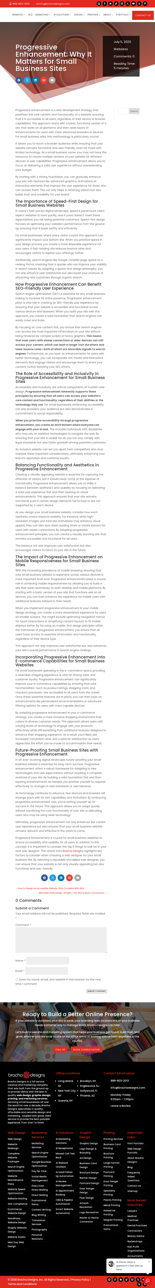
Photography (39, 1229)
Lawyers (132, 1210)
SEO (30, 14)
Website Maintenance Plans (15, 1180)
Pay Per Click (39, 1171)
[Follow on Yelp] (139, 3)
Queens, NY (65, 1100)
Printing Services (113, 1139)
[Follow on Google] (99, 3)
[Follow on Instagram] (122, 3)
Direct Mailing (40, 1195)
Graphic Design (89, 1143)
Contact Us (143, 15)
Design (78, 14)
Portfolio (122, 14)
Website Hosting (17, 1198)
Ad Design (86, 1158)
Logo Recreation (89, 1212)
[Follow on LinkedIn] (110, 3)
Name (20, 961)
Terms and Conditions (22, 1284)
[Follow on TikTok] (116, 3)
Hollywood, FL (89, 1091)
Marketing (41, 14)
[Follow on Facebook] (104, 3)
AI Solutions (61, 14)
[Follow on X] (127, 3)
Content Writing (41, 1209)
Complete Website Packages (13, 1157)
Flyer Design (87, 1197)
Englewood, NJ (89, 1086)
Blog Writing (39, 1215)
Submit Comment (96, 991)
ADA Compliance (17, 1203)
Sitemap (132, 1191)
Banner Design (88, 1178)
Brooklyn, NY (88, 1081)
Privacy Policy (80, 1279)
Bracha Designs (73, 851)
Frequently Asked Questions (133, 1176)
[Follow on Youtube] (133, 3)
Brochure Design (89, 1172)
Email (19, 971)
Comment (23, 925)
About (107, 14)
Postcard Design (89, 1183)
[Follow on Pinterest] (145, 3)
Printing (93, 14)
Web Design (15, 1139)
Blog (130, 1167)
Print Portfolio (135, 1143)
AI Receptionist (64, 1148)
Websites (17, 14)
